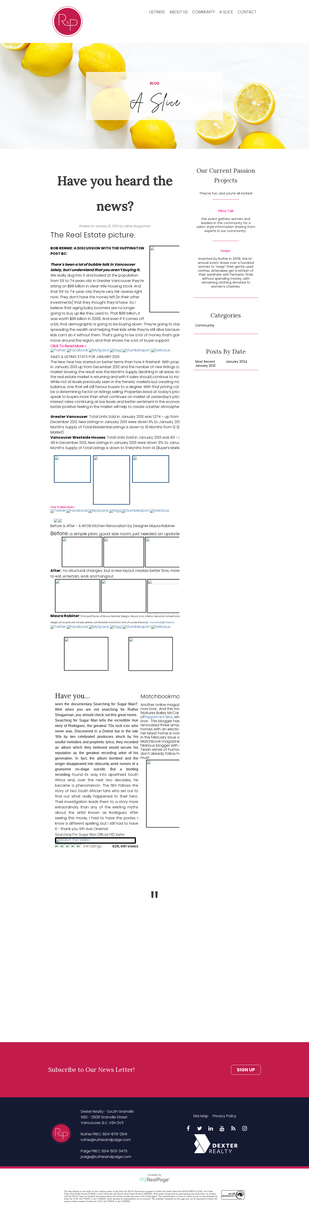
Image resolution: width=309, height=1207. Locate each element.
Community (203, 12)
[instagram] (244, 1129)
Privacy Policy (224, 1116)
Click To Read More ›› (68, 345)
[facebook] (188, 1129)
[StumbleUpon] (136, 351)
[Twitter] (58, 351)
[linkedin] (210, 1129)
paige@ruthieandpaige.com (106, 1156)
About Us (178, 12)
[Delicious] (160, 351)
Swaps (226, 251)
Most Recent (205, 362)
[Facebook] (77, 351)
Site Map (200, 1116)
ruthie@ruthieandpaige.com (106, 1139)
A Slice (226, 12)
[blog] (233, 1129)
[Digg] (116, 351)
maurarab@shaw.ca (162, 622)
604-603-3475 (114, 1151)
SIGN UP (246, 1070)
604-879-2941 (115, 1134)
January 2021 (205, 366)
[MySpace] (99, 351)
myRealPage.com (154, 1180)
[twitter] (199, 1129)
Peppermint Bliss (158, 716)
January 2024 (236, 362)
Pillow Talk (226, 211)
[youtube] (222, 1129)
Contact (247, 12)
